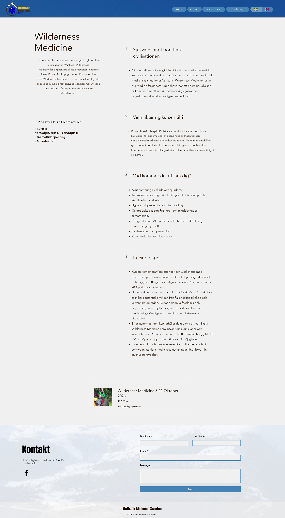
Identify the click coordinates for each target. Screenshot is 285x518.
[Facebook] (26, 473)
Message (145, 465)
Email (143, 451)
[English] (267, 9)
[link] (152, 393)
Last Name (199, 436)
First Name (146, 436)
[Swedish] (256, 9)
